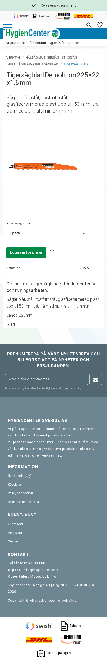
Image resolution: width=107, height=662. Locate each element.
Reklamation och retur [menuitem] (23, 502)
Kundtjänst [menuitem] (15, 524)
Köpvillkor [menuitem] (15, 485)
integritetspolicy (72, 388)
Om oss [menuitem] (13, 541)
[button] (7, 27)
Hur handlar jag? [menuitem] (20, 476)
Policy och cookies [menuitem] (20, 493)
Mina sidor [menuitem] (15, 533)
